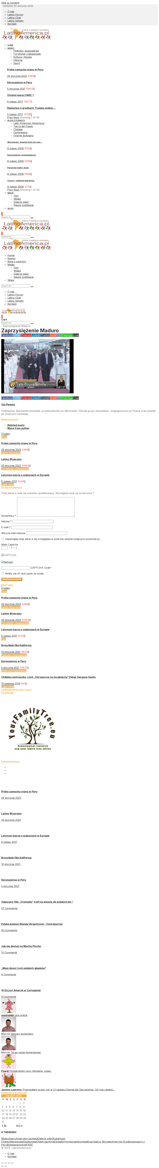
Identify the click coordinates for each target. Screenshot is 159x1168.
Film (3, 638)
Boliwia (11, 1144)
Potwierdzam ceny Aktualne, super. (30, 1071)
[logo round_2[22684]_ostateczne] (32, 758)
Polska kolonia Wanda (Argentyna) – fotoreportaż (32, 924)
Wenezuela (16, 1141)
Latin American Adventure (29, 123)
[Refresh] (7, 562)
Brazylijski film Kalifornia (16, 645)
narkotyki (20, 1144)
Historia (17, 60)
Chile (39, 1141)
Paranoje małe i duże (18, 167)
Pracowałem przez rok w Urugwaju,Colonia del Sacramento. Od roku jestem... (69, 1089)
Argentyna (48, 1141)
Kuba (56, 1138)
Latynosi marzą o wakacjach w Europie (25, 475)
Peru (4, 436)
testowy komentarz (22, 1033)
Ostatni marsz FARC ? (20, 95)
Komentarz (8, 515)
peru (13, 1138)
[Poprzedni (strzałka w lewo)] (2, 1166)
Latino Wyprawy (10, 452)
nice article (21, 1015)
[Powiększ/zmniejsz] (12, 1163)
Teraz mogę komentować (26, 1052)
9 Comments (8, 974)
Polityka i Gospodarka (14, 654)
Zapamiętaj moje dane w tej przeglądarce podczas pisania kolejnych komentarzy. (52, 539)
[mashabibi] (8, 1012)
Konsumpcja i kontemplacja (21, 155)
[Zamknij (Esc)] (2, 1163)
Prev (10, 117)
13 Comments (9, 952)
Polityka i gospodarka (26, 50)
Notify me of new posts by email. (24, 573)
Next (17, 117)
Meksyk (5, 1138)
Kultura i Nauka (22, 57)
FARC (29, 1144)
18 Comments (9, 930)
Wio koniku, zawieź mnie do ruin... (24, 142)
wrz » (19, 1125)
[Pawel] (8, 1067)
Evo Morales (104, 1141)
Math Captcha (9, 544)
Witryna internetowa (13, 533)
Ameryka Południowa (14, 670)
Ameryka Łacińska (27, 1138)
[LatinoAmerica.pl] (26, 39)
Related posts (16, 425)
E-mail (6, 527)
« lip (4, 1125)
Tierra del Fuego (23, 126)
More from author (18, 428)
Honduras (70, 1141)
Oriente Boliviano (24, 135)
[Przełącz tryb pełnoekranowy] (9, 1163)
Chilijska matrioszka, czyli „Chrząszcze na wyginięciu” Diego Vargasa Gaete (48, 677)
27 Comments (9, 908)
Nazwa (6, 521)
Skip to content (10, 2)
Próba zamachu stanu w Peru (25, 69)
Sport (16, 63)
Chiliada (18, 129)
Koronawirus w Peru (19, 82)
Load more (7, 484)
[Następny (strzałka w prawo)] (6, 1166)
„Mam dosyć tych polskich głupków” (23, 968)
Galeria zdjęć (45, 1138)
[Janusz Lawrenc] (8, 1086)
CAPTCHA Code (40, 567)
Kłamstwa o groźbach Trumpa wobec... (31, 108)
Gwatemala (29, 1141)
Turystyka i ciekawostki (27, 53)
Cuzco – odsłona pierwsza (20, 180)
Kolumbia (81, 1141)
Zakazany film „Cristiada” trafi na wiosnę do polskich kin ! (37, 901)
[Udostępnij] (6, 1163)
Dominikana (20, 132)
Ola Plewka (8, 404)
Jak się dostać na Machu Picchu (21, 946)
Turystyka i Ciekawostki (15, 468)
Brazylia (92, 1141)
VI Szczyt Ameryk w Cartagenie (21, 990)
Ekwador (59, 1141)
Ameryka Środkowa (123, 1141)
